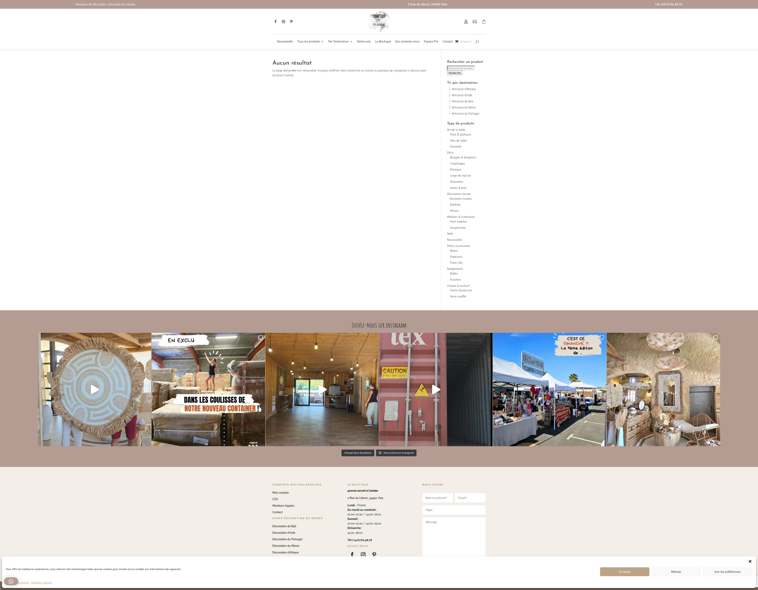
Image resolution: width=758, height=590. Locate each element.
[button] (11, 581)
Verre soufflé (458, 296)
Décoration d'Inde (283, 532)
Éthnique (455, 169)
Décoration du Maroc (285, 545)
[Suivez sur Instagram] (283, 21)
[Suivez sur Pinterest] (291, 21)
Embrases (456, 256)
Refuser (676, 572)
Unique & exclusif (458, 285)
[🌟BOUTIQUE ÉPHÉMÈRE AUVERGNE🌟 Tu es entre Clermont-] (322, 389)
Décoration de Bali (284, 526)
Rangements (455, 268)
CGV (275, 499)
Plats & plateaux (460, 134)
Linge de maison (460, 175)
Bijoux (454, 250)
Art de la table (456, 129)
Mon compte (280, 492)
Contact (448, 41)
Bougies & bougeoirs (463, 157)
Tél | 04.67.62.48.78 (668, 4)
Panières (455, 279)
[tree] (466, 101)
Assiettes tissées (461, 198)
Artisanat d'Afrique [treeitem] (464, 89)
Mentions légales (283, 505)
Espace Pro (431, 41)
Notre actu (364, 41)
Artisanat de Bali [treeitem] (462, 101)
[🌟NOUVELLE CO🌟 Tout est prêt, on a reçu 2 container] (94, 389)
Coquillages (457, 163)
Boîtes (454, 273)
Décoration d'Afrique (285, 552)
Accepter (625, 572)
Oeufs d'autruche (461, 290)
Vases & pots (458, 187)
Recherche (455, 72)
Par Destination (338, 41)
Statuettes (456, 181)
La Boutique (383, 41)
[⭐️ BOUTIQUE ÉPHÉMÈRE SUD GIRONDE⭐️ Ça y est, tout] (663, 389)
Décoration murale (459, 194)
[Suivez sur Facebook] (275, 21)
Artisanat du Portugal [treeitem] (465, 113)
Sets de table (458, 140)
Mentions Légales (41, 582)
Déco (450, 152)
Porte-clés (456, 262)
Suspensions (458, 227)
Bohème (455, 204)
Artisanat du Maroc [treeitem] (464, 107)
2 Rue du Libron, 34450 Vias (365, 498)
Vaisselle (456, 146)
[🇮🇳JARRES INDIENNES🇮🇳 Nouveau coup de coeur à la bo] (436, 389)
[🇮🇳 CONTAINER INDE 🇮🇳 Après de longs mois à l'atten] (208, 389)
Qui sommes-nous (407, 41)
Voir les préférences (727, 572)
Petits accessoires (458, 245)
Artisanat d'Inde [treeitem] (462, 95)
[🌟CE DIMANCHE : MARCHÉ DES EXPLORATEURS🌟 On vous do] (549, 389)
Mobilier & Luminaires (461, 216)
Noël (450, 233)
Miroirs (454, 210)
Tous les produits (308, 41)
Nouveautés (285, 41)
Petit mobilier (458, 221)
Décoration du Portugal (287, 539)
